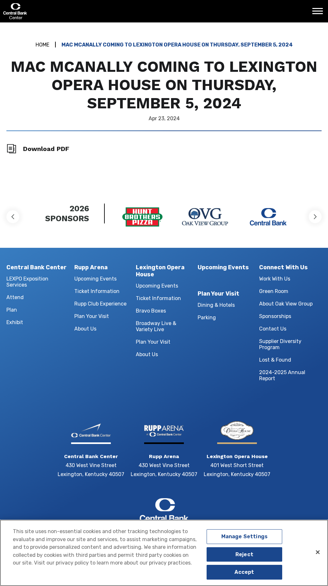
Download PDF (46, 149)
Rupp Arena (91, 267)
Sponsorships (275, 316)
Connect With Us (283, 267)
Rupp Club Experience (100, 304)
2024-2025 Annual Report (282, 375)
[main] (164, 104)
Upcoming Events (95, 279)
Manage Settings (244, 536)
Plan (11, 310)
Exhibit (14, 322)
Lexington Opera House (160, 271)
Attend (15, 297)
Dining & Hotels (216, 305)
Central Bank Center (37, 11)
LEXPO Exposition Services (27, 282)
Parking (207, 317)
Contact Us (272, 329)
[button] (12, 216)
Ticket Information (96, 291)
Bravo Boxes (151, 311)
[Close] (318, 552)
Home (42, 45)
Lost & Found (275, 360)
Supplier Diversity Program (280, 344)
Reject (244, 554)
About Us (85, 329)
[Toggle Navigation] (319, 13)
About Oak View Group (286, 304)
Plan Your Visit (91, 316)
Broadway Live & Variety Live (156, 326)
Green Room (273, 291)
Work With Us (274, 279)
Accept (244, 572)
